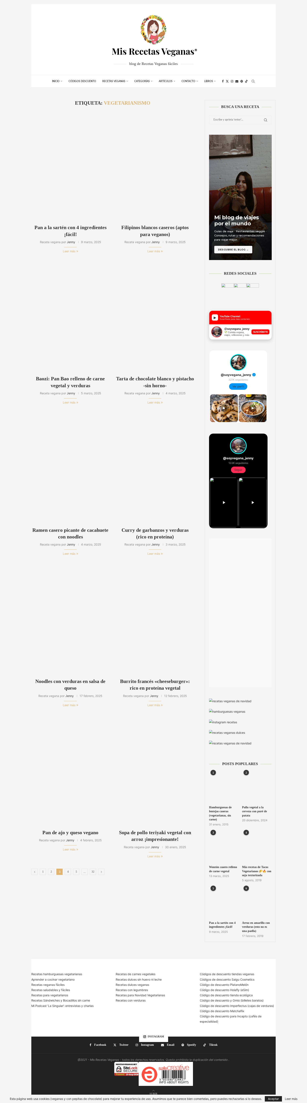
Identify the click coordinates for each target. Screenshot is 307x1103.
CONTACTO (188, 81)
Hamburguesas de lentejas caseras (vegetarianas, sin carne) (220, 813)
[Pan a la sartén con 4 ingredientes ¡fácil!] (70, 165)
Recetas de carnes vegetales (135, 974)
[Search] (253, 81)
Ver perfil (238, 386)
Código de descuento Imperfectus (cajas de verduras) (237, 1006)
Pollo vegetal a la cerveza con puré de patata (254, 811)
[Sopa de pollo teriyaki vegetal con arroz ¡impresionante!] (155, 770)
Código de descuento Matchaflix (222, 1011)
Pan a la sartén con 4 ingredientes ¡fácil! (222, 925)
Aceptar (273, 1098)
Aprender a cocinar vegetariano (53, 979)
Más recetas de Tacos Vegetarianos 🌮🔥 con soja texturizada (256, 871)
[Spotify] (241, 81)
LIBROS (208, 81)
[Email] (236, 81)
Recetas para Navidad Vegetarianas (140, 995)
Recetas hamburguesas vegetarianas (56, 974)
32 (92, 871)
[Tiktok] (246, 81)
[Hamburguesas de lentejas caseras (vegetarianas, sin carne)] (223, 787)
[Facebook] (223, 81)
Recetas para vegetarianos (49, 995)
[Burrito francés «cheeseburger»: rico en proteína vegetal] (155, 619)
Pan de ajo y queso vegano (70, 832)
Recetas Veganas (113, 81)
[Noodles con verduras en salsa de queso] (70, 619)
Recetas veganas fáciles (48, 984)
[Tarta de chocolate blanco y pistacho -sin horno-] (155, 316)
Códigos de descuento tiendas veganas (227, 974)
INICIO (56, 81)
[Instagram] (232, 81)
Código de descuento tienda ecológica (226, 995)
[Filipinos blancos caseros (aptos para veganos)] (155, 165)
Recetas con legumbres (132, 990)
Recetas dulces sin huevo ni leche (139, 979)
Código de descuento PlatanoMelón (224, 984)
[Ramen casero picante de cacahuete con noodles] (70, 468)
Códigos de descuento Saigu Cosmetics (227, 979)
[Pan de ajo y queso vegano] (70, 770)
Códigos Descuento (82, 81)
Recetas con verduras (131, 1000)
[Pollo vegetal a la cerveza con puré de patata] (256, 787)
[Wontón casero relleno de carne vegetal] (223, 847)
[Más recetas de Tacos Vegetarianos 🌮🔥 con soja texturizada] (256, 847)
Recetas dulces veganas (132, 984)
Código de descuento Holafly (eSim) (225, 990)
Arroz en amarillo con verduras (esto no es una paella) (256, 927)
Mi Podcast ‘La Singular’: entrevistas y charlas (62, 1006)
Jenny (71, 242)
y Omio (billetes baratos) (247, 1000)
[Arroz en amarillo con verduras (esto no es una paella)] (256, 903)
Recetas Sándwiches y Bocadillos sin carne (60, 1000)
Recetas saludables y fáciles (50, 990)
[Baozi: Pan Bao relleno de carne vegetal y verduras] (70, 316)
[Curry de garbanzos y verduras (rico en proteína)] (155, 468)
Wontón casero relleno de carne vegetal (223, 869)
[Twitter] (227, 81)
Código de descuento (215, 1000)
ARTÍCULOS (166, 81)
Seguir (238, 469)
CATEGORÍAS (142, 81)
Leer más (69, 251)
